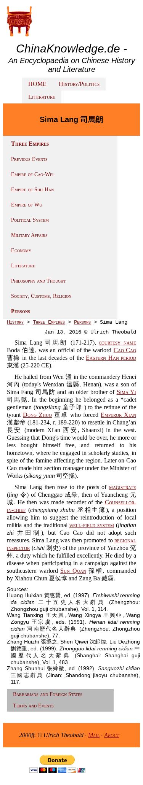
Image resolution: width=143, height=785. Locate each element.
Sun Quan (73, 570)
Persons (20, 311)
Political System (30, 220)
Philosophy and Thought (38, 281)
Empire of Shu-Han (32, 189)
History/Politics (79, 84)
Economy (21, 250)
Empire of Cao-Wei (32, 174)
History (15, 322)
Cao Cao (125, 350)
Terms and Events (33, 706)
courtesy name (117, 342)
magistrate (122, 487)
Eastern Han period (111, 357)
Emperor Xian (118, 415)
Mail (94, 735)
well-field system (91, 525)
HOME (37, 84)
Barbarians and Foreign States (47, 694)
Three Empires (49, 322)
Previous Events (29, 159)
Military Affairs (29, 235)
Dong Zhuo (37, 415)
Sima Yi (126, 392)
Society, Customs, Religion (41, 296)
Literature (41, 97)
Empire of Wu (26, 205)
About (111, 735)
